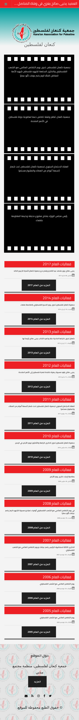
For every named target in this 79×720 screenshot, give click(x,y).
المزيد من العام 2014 (39, 319)
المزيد (37, 681)
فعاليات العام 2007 (57, 540)
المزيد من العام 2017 (39, 285)
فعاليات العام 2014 (57, 298)
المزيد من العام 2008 (39, 527)
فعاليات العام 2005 (57, 610)
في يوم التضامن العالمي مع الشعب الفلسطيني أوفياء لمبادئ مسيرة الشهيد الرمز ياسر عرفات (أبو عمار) (40, 512)
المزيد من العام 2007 (39, 564)
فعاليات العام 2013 (57, 331)
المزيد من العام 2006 (39, 598)
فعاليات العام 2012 (57, 365)
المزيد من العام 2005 (39, 632)
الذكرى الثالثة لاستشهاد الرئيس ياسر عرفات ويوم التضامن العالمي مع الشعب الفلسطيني (43, 548)
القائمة (6, 4)
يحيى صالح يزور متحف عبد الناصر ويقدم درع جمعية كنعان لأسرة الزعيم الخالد (44, 270)
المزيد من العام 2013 (39, 352)
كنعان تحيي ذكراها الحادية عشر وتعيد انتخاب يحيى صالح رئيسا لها (48, 338)
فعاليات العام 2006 (57, 577)
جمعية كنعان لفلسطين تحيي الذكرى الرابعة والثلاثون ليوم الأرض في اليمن (45, 442)
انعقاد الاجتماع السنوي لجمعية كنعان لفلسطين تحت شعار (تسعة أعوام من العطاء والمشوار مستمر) (41, 407)
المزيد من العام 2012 (39, 386)
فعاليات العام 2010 (57, 436)
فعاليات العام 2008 (57, 503)
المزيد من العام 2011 (39, 423)
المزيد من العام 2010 (39, 457)
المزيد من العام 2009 (39, 491)
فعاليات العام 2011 (57, 399)
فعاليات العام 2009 (57, 469)
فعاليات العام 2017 (57, 264)
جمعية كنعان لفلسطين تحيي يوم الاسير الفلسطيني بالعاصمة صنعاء (47, 304)
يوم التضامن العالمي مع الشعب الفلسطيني (57, 583)
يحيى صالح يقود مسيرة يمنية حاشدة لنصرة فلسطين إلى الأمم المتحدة (47, 372)
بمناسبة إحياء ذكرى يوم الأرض (62, 476)
